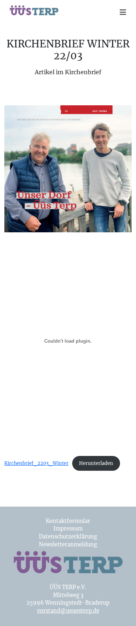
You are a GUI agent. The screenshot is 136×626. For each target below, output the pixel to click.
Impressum (68, 528)
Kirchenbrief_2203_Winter (36, 463)
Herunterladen (96, 463)
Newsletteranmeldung (68, 544)
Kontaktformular (68, 521)
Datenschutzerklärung (68, 536)
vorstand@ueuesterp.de (68, 611)
